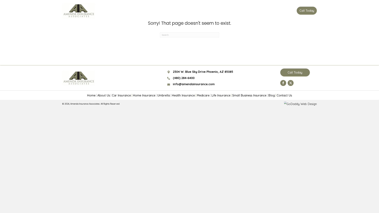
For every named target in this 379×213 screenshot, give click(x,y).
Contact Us (284, 95)
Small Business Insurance (249, 95)
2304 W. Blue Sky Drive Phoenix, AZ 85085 (203, 72)
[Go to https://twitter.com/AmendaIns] (291, 83)
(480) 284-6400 (280, 11)
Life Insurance (220, 95)
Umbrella (163, 95)
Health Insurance (183, 95)
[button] (307, 11)
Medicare (203, 95)
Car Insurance (121, 95)
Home (91, 95)
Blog (271, 95)
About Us (103, 95)
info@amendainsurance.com (194, 84)
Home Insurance (144, 95)
